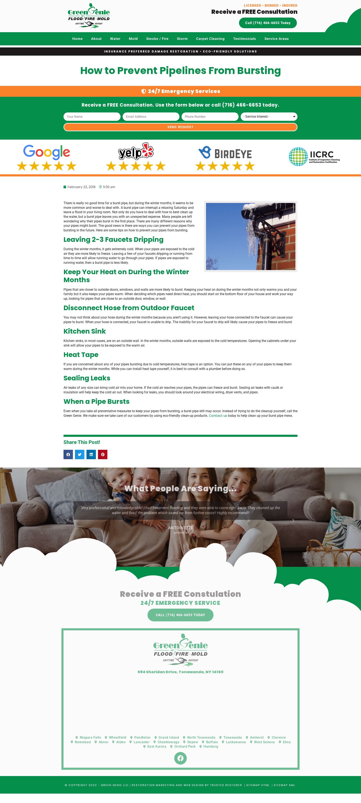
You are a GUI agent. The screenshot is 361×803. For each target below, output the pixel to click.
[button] (68, 454)
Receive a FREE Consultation (254, 12)
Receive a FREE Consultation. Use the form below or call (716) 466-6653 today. (180, 105)
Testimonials (244, 39)
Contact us (218, 415)
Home (77, 39)
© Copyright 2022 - (83, 785)
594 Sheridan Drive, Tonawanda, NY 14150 (180, 671)
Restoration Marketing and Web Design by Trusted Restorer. (187, 785)
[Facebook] (180, 758)
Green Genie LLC (115, 785)
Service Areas (276, 39)
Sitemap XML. (285, 785)
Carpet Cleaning (210, 39)
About (96, 39)
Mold (133, 39)
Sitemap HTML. (258, 785)
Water (115, 39)
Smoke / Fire (157, 39)
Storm (182, 39)
